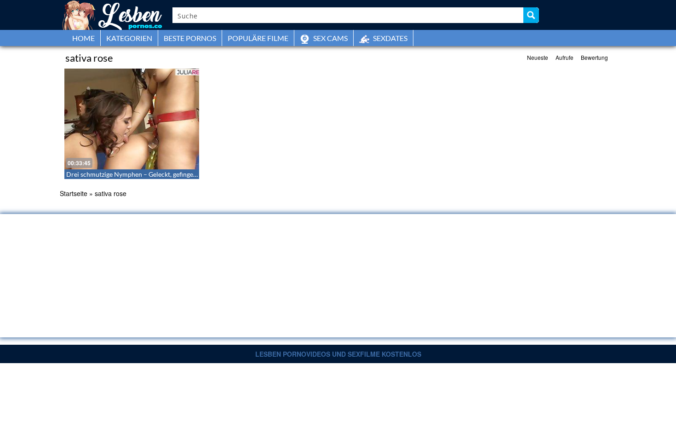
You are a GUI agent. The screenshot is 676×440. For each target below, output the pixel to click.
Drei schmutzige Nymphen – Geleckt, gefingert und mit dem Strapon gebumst (175, 174)
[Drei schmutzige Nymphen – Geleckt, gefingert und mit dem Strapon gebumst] (131, 119)
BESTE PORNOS (190, 38)
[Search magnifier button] (531, 15)
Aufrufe (564, 57)
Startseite (73, 193)
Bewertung (594, 57)
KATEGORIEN (129, 38)
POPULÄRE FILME (258, 38)
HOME (83, 38)
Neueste (537, 57)
